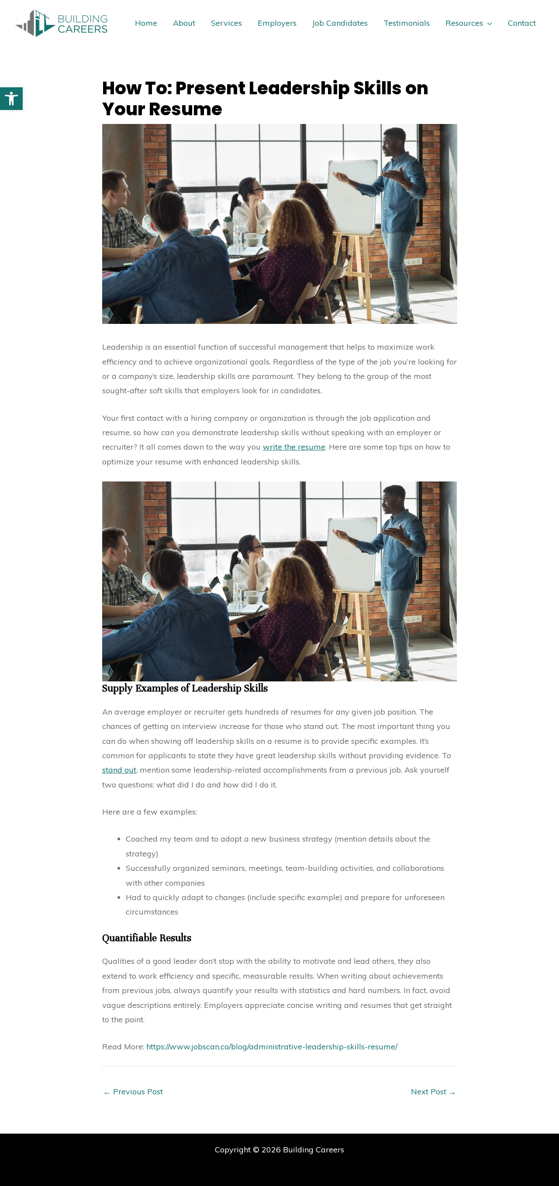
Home (146, 23)
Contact (522, 23)
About (184, 23)
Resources (464, 23)
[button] (11, 98)
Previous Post (133, 1091)
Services (226, 23)
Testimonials (406, 23)
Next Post (433, 1091)
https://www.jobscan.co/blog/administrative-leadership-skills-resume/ (271, 1047)
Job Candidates (340, 23)
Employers (277, 23)
